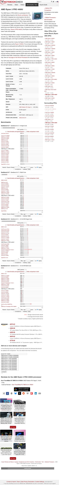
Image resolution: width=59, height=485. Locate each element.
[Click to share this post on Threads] (11, 393)
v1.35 (2, 373)
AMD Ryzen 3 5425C (5, 137)
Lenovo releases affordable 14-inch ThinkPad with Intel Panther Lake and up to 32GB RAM (20, 439)
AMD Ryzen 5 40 (4, 140)
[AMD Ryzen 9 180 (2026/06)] (10, 360)
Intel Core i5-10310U (5, 198)
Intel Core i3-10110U (5, 145)
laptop (40, 167)
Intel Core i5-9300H (49, 136)
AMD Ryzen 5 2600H (5, 275)
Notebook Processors (49, 462)
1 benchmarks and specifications (14, 131)
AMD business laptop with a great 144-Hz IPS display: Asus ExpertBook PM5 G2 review (19, 421)
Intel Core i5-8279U (49, 105)
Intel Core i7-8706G (49, 129)
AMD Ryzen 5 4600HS (50, 72)
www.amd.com (22, 117)
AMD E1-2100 (3, 226)
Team (18, 481)
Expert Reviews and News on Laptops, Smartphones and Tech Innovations (18, 462)
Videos (22, 5)
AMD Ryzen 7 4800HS (50, 48)
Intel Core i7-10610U (5, 142)
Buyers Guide (43, 5)
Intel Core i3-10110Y (5, 236)
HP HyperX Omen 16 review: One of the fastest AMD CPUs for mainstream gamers (6, 408)
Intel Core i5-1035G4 (5, 299)
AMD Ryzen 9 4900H (49, 38)
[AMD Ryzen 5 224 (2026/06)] (10, 365)
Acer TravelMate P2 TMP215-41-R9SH (22, 384)
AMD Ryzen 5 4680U (49, 65)
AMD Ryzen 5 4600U (49, 76)
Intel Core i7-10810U (5, 186)
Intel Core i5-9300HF (49, 133)
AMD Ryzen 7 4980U (49, 52)
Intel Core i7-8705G (5, 144)
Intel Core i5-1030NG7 (5, 135)
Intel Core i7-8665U (4, 245)
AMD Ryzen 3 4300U (5, 248)
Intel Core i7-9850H (4, 150)
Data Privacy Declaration (27, 481)
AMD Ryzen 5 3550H (5, 278)
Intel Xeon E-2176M (5, 162)
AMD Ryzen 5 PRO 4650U (51, 79)
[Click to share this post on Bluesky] (15, 393)
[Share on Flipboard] (31, 393)
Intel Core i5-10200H (5, 302)
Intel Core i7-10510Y (5, 239)
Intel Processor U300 (5, 201)
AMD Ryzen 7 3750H (5, 284)
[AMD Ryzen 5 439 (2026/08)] (10, 369)
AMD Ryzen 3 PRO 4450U (51, 94)
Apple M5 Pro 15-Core (5, 164)
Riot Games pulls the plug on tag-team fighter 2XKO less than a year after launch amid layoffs (6, 452)
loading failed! (4, 468)
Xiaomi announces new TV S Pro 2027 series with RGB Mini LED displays (6, 439)
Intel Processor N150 (5, 229)
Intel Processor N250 (5, 244)
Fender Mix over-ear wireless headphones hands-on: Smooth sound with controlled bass (19, 408)
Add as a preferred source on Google (24, 389)
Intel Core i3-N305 (4, 252)
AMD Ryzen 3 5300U (5, 152)
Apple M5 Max (4, 210)
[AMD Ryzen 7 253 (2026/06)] (10, 359)
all (35, 167)
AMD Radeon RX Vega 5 (25, 107)
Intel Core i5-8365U (4, 205)
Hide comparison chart (32, 131)
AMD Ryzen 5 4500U (49, 83)
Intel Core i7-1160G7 (5, 191)
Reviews (9, 5)
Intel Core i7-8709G (5, 156)
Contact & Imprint (11, 481)
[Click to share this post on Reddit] (23, 393)
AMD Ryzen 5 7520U (5, 207)
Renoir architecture (23, 15)
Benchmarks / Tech (32, 5)
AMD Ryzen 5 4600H (49, 62)
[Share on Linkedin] (35, 393)
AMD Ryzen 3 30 (4, 188)
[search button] (52, 1)
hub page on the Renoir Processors (18, 57)
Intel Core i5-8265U (4, 183)
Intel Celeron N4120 (5, 133)
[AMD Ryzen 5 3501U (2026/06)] (10, 355)
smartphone (18, 169)
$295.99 (12, 332)
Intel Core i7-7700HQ (5, 237)
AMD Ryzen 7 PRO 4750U (51, 59)
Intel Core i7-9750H (4, 154)
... (57, 5)
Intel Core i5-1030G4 (5, 138)
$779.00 (12, 340)
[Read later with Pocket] (27, 393)
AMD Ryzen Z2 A (4, 182)
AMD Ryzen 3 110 (49, 119)
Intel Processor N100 (5, 230)
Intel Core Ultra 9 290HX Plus (6, 304)
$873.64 (12, 324)
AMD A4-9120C (4, 180)
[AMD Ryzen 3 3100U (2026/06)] (10, 357)
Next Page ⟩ (13, 427)
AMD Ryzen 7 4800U (49, 55)
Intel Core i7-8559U (4, 159)
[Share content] (4, 393)
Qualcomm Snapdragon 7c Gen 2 (7, 249)
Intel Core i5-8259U (4, 189)
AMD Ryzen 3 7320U (5, 192)
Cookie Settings (39, 481)
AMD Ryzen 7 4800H (49, 42)
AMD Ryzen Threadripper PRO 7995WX (8, 306)
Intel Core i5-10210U (5, 153)
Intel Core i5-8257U (49, 116)
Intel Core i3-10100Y (5, 231)
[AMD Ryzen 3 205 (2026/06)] (10, 366)
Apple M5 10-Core (4, 257)
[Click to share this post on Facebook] (7, 393)
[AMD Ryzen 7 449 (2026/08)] (10, 368)
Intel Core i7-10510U (5, 203)
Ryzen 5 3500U (19, 44)
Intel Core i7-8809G (5, 147)
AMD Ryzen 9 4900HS (50, 45)
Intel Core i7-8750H (4, 141)
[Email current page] (39, 393)
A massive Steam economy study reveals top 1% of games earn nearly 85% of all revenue (19, 452)
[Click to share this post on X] (19, 393)
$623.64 (12, 336)
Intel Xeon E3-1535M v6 (50, 109)
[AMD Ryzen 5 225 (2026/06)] (10, 363)
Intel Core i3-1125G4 (5, 295)
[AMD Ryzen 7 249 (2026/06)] (10, 362)
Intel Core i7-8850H (4, 160)
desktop (25, 169)
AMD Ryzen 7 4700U (49, 69)
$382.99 (12, 328)
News (16, 5)
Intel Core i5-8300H (4, 157)
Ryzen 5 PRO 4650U (16, 29)
